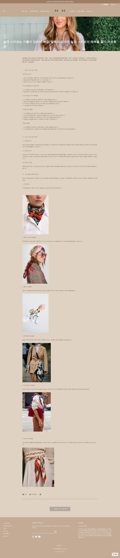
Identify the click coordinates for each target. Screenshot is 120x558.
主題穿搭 (5, 37)
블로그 (5, 35)
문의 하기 (90, 11)
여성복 (5, 528)
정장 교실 (5, 531)
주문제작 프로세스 (7, 526)
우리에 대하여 (34, 11)
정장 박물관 (81, 11)
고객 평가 (72, 11)
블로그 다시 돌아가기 (61, 509)
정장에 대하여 (45, 11)
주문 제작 (24, 11)
